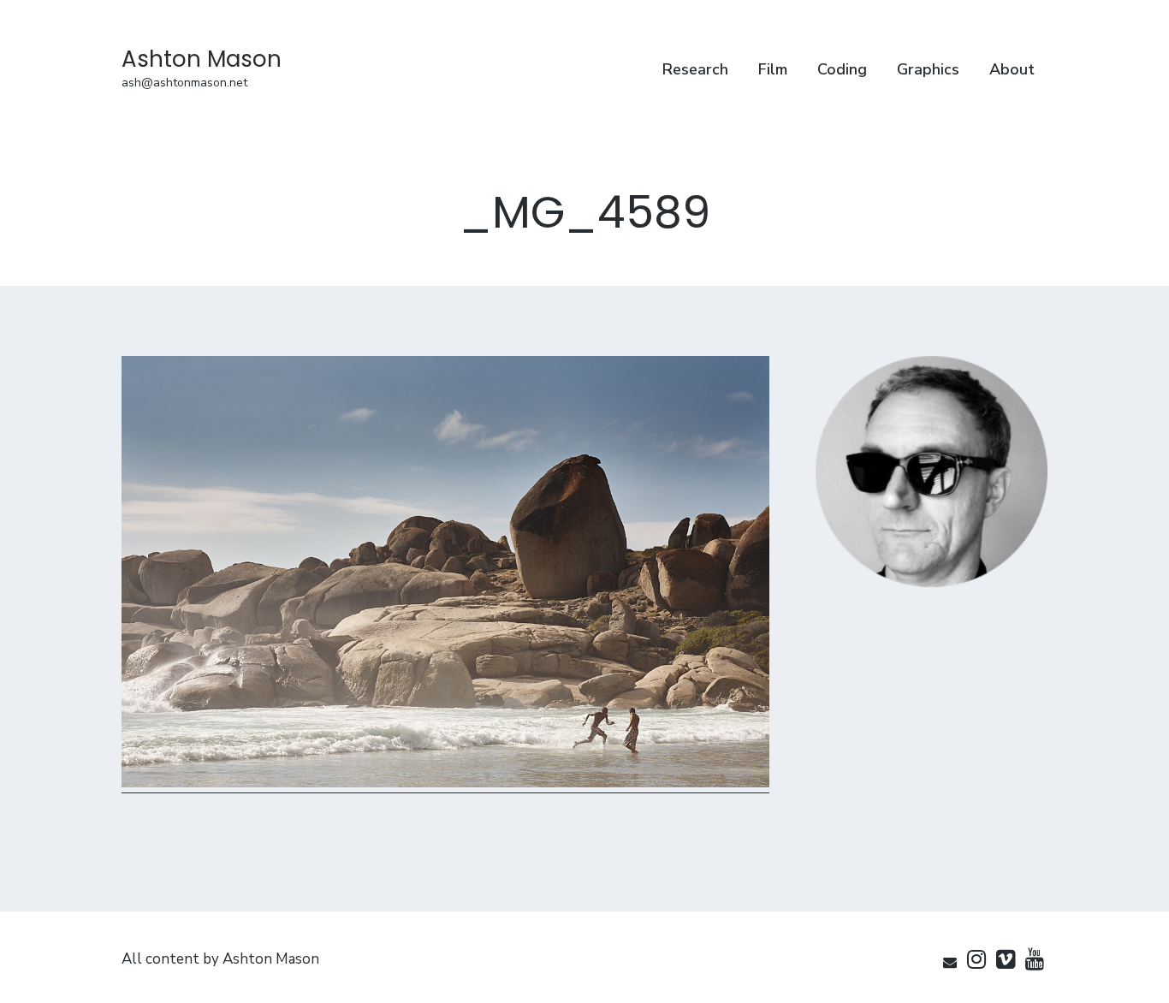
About (1012, 69)
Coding (842, 69)
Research (695, 69)
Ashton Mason (202, 59)
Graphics (928, 69)
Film (772, 69)
